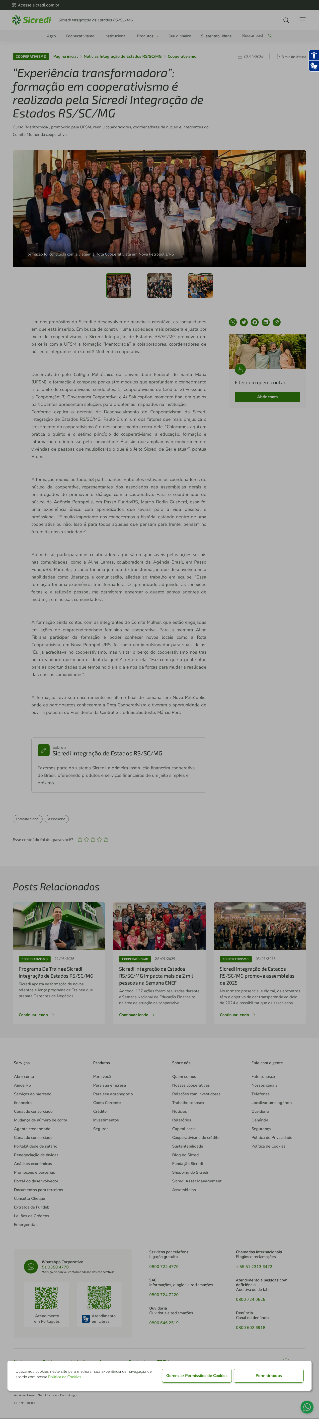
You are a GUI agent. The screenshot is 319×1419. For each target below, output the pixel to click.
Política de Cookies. (65, 1377)
